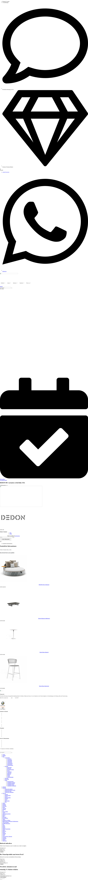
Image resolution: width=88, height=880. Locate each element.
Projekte (6, 798)
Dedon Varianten (3, 531)
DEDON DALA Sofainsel (44, 584)
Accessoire (9, 758)
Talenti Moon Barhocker (44, 686)
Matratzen (9, 773)
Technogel (4, 838)
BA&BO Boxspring (6, 823)
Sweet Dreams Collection (7, 836)
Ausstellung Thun (10, 784)
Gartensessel (9, 759)
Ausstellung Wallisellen (11, 785)
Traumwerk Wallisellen (9, 792)
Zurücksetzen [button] (17, 535)
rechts (11, 533)
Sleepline (4, 833)
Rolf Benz (4, 817)
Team (6, 799)
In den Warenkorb (5, 539)
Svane (3, 835)
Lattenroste (9, 772)
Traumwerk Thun (8, 791)
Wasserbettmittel (10, 777)
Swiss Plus (7, 779)
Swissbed (4, 837)
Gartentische (9, 762)
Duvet (8, 770)
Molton (8, 775)
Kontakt (6, 794)
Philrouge (4, 831)
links (10, 532)
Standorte (4, 787)
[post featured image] (13, 581)
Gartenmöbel (7, 757)
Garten (3, 754)
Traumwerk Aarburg (9, 789)
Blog (6, 801)
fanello (3, 825)
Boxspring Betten (10, 769)
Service (6, 796)
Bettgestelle (9, 767)
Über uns (4, 793)
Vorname (2, 847)
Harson (3, 826)
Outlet (6, 780)
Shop (3, 756)
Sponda (3, 834)
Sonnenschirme (10, 765)
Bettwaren (9, 768)
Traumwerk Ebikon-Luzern (10, 790)
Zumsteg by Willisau (6, 820)
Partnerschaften (8, 797)
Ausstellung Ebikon (11, 783)
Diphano (4, 809)
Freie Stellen (7, 800)
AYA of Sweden (5, 822)
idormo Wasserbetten (6, 828)
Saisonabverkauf (10, 781)
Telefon (1, 850)
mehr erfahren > (3, 699)
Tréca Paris (4, 840)
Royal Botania (5, 818)
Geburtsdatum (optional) (4, 875)
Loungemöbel (9, 763)
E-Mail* (1, 874)
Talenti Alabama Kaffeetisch (44, 618)
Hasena (3, 827)
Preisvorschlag (3, 862)
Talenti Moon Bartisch (44, 652)
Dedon (14, 697)
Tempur (9, 697)
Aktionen (4, 786)
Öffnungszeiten (8, 795)
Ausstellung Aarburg (11, 782)
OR (0, 541)
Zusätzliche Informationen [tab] (7, 543)
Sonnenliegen (9, 764)
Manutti (3, 814)
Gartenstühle (9, 761)
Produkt (1, 861)
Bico (3, 824)
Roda (3, 815)
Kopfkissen (9, 771)
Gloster (3, 812)
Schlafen (4, 755)
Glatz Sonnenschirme (6, 813)
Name (1, 849)
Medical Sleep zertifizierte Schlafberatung (10, 821)
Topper (8, 776)
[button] (1, 286)
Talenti (3, 819)
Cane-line (4, 808)
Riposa (3, 832)
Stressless (6, 778)
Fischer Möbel (5, 811)
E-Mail (1, 860)
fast (3, 810)
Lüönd (3, 830)
